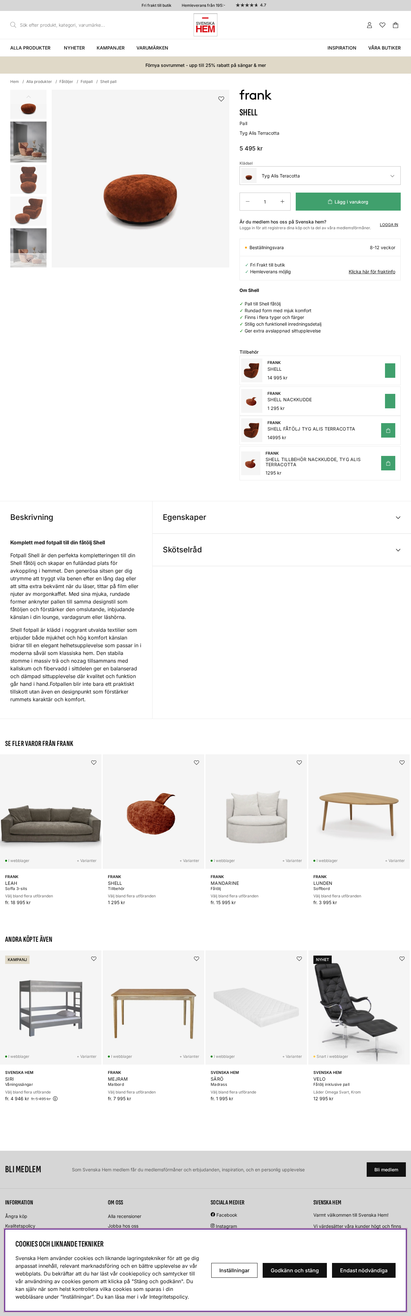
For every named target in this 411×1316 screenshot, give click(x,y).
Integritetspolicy (168, 1296)
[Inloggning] (369, 25)
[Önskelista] (382, 25)
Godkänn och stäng (295, 1270)
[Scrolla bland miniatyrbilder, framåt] (28, 260)
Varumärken (152, 47)
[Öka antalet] (282, 201)
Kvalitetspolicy (20, 1226)
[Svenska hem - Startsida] (205, 25)
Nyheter (74, 47)
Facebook (226, 1215)
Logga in (389, 224)
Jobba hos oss (123, 1226)
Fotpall (87, 81)
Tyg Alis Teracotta (281, 175)
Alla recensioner (124, 1216)
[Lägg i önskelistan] (221, 99)
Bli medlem (386, 1169)
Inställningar (234, 1270)
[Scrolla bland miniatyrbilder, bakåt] (28, 97)
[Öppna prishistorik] (55, 1098)
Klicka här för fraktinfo (372, 271)
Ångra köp (16, 1216)
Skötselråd (182, 549)
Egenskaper (184, 517)
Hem (14, 81)
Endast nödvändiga (364, 1270)
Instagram (226, 1226)
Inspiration (342, 47)
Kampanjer (111, 47)
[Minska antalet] (247, 201)
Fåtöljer (66, 81)
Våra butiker (384, 47)
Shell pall (108, 81)
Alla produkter (30, 47)
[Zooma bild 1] (140, 179)
